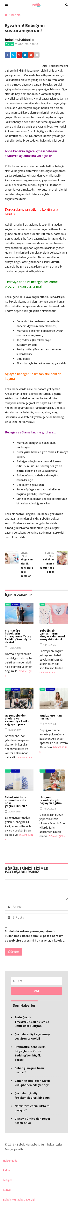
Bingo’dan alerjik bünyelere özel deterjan (26, 568)
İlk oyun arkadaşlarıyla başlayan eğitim (51, 800)
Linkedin (25, 55)
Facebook (7, 55)
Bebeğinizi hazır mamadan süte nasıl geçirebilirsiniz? (16, 801)
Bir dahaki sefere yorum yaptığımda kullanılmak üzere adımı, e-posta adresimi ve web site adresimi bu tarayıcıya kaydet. (35, 935)
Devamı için (47, 672)
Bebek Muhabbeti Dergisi (19, 1199)
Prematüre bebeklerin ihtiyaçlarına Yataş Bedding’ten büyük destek (18, 636)
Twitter (13, 55)
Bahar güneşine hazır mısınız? (29, 1070)
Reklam (7, 1170)
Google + (31, 55)
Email (37, 55)
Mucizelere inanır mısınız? (52, 717)
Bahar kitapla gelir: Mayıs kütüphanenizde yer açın (32, 1083)
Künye (7, 1190)
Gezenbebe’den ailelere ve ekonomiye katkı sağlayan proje (17, 720)
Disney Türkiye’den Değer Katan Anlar (32, 1121)
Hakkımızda (10, 1160)
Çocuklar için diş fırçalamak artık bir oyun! (32, 1095)
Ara (36, 991)
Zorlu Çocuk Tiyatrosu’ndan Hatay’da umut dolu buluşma (32, 1021)
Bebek (15, 15)
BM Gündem (15, 604)
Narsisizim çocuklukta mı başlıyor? (32, 1108)
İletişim (7, 1180)
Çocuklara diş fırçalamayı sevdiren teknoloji (32, 1036)
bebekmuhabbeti (18, 40)
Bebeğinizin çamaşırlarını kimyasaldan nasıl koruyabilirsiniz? (52, 635)
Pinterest (19, 55)
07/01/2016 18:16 (28, 44)
